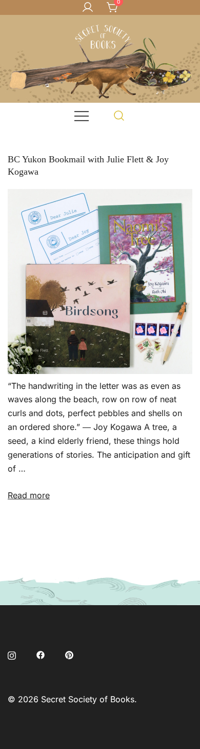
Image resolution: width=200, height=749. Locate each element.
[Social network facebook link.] (40, 654)
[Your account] (88, 7)
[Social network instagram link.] (12, 654)
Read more (29, 495)
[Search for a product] (119, 115)
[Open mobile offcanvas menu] (81, 115)
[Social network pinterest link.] (69, 654)
